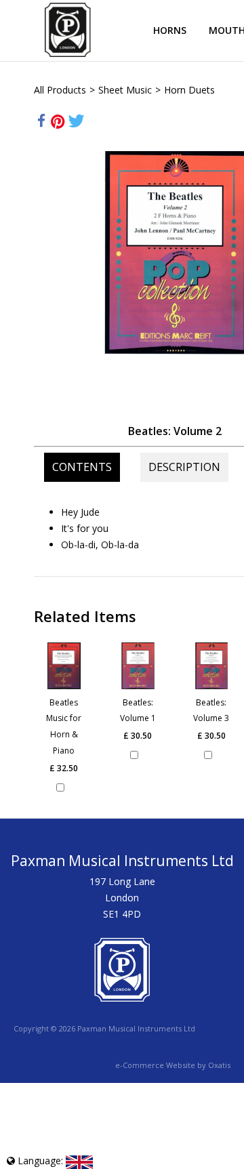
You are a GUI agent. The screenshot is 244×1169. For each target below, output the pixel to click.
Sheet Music (125, 89)
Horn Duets (189, 89)
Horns (169, 30)
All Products (60, 89)
